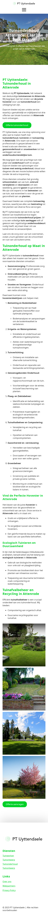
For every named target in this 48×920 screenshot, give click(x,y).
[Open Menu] (24, 10)
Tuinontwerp (9, 859)
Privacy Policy (9, 890)
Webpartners (9, 885)
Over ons (7, 881)
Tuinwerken (8, 855)
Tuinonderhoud (10, 864)
